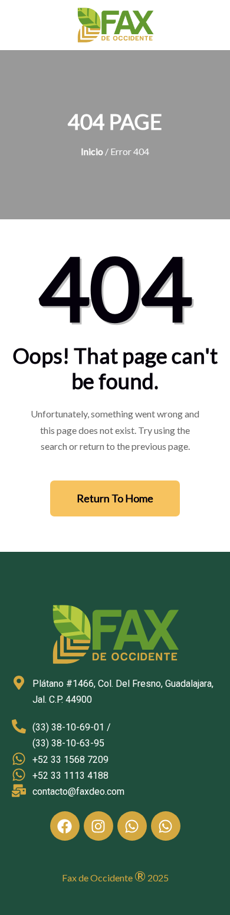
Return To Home (115, 498)
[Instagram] (98, 826)
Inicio (92, 151)
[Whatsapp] (132, 826)
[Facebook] (65, 826)
